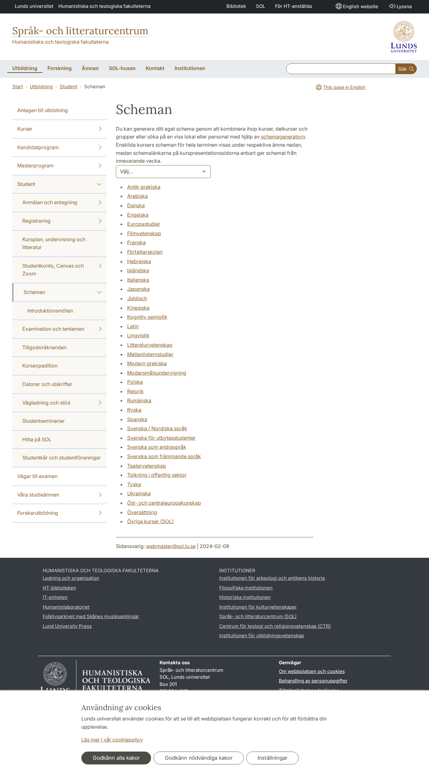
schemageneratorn (283, 136)
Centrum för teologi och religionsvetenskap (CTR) (275, 626)
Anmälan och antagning (49, 202)
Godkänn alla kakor (116, 758)
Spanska (137, 419)
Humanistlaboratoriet (66, 607)
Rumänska (139, 400)
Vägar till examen (37, 476)
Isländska (138, 270)
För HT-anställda (293, 6)
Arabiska (137, 196)
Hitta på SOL (37, 439)
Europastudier (143, 224)
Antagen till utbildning (42, 110)
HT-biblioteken (59, 588)
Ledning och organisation (71, 578)
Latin (132, 326)
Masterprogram (35, 165)
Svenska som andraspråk (156, 447)
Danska (136, 205)
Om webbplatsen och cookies (312, 671)
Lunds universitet (34, 6)
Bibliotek (236, 6)
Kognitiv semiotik (147, 317)
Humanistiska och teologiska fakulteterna (104, 6)
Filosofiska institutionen (246, 588)
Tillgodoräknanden (44, 347)
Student (68, 87)
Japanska (138, 289)
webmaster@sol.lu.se (171, 546)
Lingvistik (138, 335)
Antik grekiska (143, 187)
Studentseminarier (43, 421)
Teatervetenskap (146, 466)
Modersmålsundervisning (156, 373)
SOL (260, 6)
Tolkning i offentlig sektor (157, 475)
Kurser (24, 129)
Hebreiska (139, 261)
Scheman (34, 292)
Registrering (36, 221)
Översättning (142, 512)
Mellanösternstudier (150, 354)
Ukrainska (139, 493)
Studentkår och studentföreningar (61, 457)
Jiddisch (137, 298)
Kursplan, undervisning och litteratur (53, 243)
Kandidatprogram (38, 147)
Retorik (135, 391)
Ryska (134, 410)
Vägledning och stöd (46, 402)
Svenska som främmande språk (164, 456)
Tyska (134, 484)
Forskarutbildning (37, 513)
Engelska (138, 215)
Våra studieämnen (38, 495)
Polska (135, 382)
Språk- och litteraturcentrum (80, 30)
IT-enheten (55, 597)
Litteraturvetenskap (149, 345)
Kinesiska (138, 308)
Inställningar (272, 758)
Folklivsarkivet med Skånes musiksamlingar (91, 616)
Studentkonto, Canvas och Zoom (53, 270)
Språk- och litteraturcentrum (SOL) (257, 616)
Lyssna (404, 6)
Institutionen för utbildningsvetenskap (261, 635)
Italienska (138, 280)
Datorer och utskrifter (47, 384)
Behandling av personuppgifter (313, 681)
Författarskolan (145, 252)
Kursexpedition (39, 365)
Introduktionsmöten (50, 310)
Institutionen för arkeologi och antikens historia (272, 578)
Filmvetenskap (144, 233)
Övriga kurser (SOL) (150, 521)
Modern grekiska (147, 363)
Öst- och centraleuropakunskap (164, 503)
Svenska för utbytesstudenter (161, 438)
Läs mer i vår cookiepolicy (112, 739)
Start (17, 87)
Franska (136, 242)
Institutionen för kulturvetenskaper (258, 607)
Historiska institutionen (245, 597)
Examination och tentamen (53, 329)
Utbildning (41, 87)
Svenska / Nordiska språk (157, 428)
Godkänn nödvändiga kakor (198, 758)
